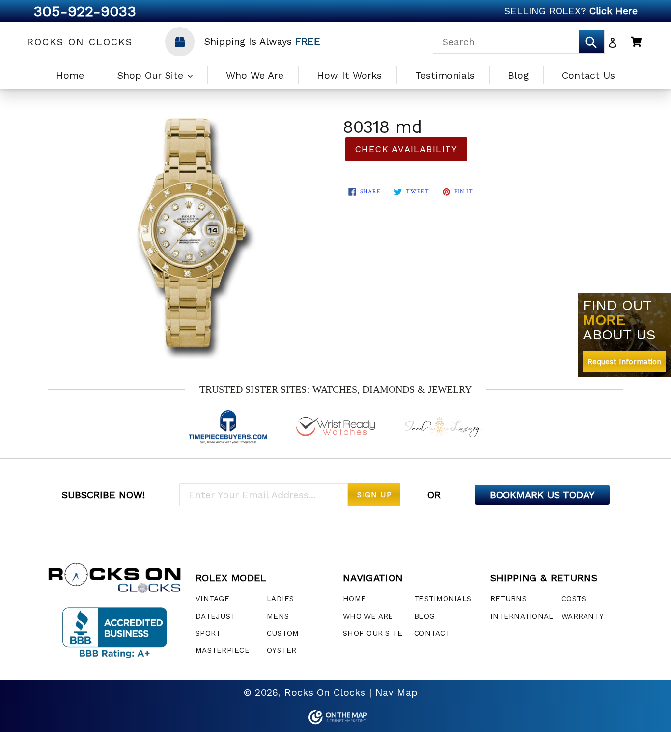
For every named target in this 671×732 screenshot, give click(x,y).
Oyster (282, 650)
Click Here (613, 11)
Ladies (280, 598)
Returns (508, 598)
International (521, 616)
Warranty (582, 616)
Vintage (212, 598)
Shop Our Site (152, 75)
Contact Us (588, 75)
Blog (518, 75)
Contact (432, 633)
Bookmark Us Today (542, 495)
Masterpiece (223, 650)
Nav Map (396, 692)
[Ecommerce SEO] (335, 717)
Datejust (215, 616)
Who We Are (254, 75)
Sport (208, 633)
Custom (283, 633)
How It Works (349, 75)
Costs (573, 598)
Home (70, 75)
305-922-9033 (84, 11)
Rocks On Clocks (80, 42)
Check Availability (406, 149)
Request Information (624, 361)
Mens (278, 616)
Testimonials (445, 75)
